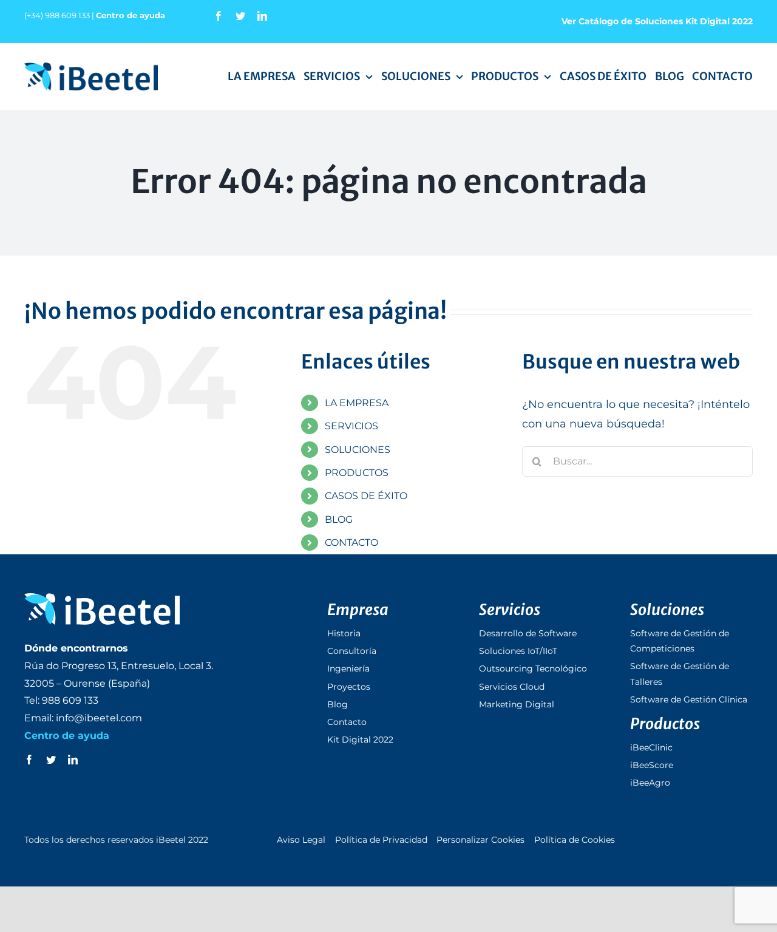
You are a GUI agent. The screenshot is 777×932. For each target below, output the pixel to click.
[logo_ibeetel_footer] (102, 598)
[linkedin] (262, 16)
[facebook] (218, 16)
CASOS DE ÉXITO (366, 496)
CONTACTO (351, 542)
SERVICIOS (351, 426)
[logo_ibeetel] (91, 68)
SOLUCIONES (357, 449)
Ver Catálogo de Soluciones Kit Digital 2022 (657, 21)
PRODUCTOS (356, 472)
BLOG (339, 519)
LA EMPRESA (356, 403)
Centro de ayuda (130, 15)
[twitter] (240, 16)
